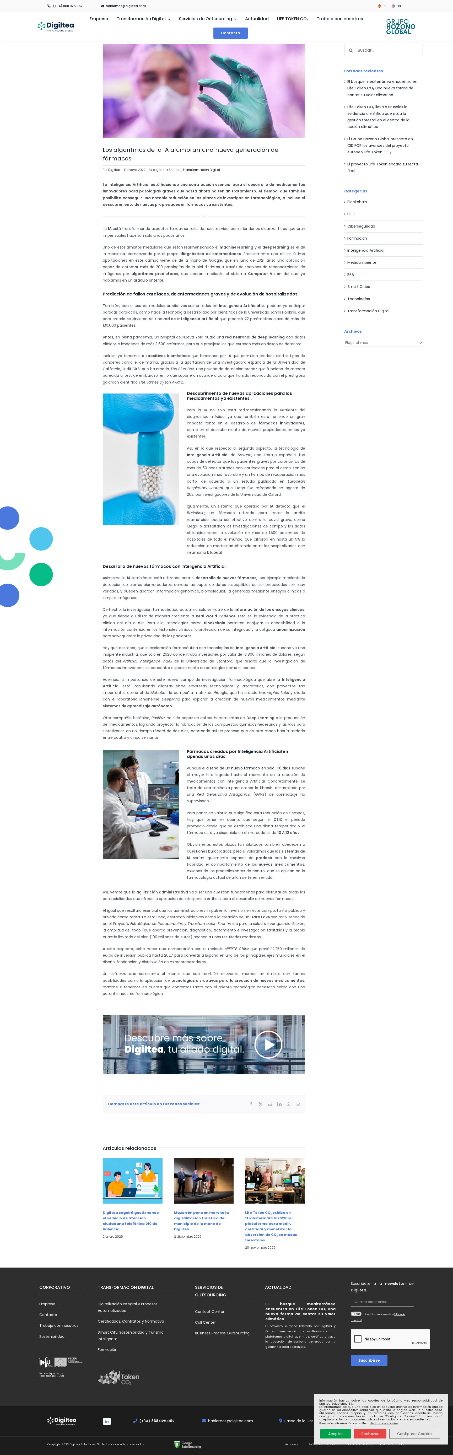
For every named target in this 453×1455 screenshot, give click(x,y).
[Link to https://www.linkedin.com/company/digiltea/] (107, 1421)
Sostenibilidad (51, 1336)
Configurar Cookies (414, 1433)
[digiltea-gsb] (187, 1442)
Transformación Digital (201, 170)
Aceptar (335, 1433)
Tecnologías (358, 298)
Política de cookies (384, 1423)
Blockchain (357, 201)
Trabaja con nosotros (58, 1325)
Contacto (48, 1314)
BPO (351, 214)
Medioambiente (361, 262)
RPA (350, 274)
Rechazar (370, 1433)
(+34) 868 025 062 (68, 6)
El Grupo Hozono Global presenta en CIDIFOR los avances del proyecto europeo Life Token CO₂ (380, 145)
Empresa (47, 1304)
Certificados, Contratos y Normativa (131, 1321)
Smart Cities (358, 286)
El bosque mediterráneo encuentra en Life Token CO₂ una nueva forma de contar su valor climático (382, 88)
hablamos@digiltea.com (126, 6)
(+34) (157, 1421)
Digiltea (114, 170)
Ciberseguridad (361, 226)
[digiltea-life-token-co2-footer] (118, 1370)
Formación (357, 238)
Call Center (205, 1322)
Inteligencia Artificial (165, 170)
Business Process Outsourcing (222, 1333)
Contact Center (209, 1311)
